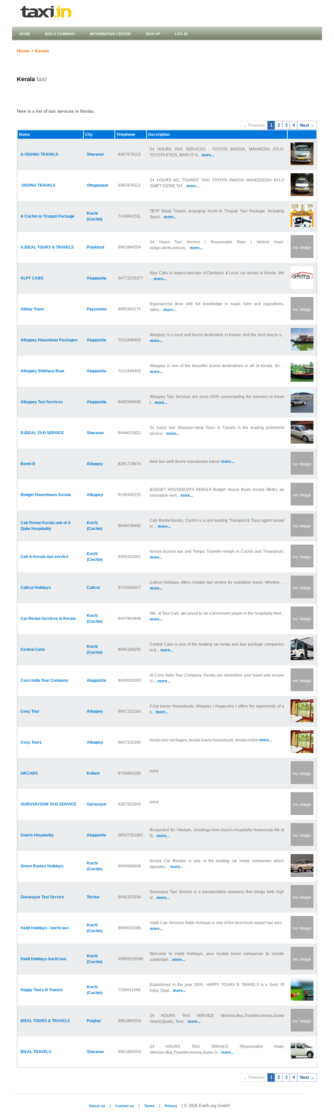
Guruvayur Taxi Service (42, 897)
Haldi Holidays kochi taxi (43, 959)
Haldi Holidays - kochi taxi (44, 928)
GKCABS (29, 773)
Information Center (110, 34)
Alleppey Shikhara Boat (42, 371)
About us (97, 1106)
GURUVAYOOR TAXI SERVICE (48, 804)
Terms (149, 1106)
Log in (181, 34)
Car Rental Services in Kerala (48, 618)
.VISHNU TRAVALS (38, 185)
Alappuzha (96, 278)
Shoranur (95, 154)
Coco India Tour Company (44, 680)
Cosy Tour (30, 711)
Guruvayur (97, 804)
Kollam (93, 773)
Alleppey (95, 464)
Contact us (124, 1106)
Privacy (171, 1106)
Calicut (93, 587)
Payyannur (97, 309)
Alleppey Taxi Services (42, 402)
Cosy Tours (31, 742)
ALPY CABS (32, 278)
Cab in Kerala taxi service (44, 556)
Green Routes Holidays (42, 866)
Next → (307, 125)
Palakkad (95, 247)
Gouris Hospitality (37, 835)
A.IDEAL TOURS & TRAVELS (47, 247)
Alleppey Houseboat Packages (49, 340)
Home (24, 34)
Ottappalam (97, 185)
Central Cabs (33, 649)
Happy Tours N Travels (42, 990)
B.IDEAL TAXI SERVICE (42, 433)
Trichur (93, 897)
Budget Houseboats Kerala (46, 494)
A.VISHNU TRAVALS (39, 154)
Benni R (28, 464)
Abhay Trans (32, 309)
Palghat (94, 1021)
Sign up (152, 34)
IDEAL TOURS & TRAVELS (45, 1021)
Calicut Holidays (36, 587)
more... (208, 155)
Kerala (42, 50)
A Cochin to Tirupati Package (47, 216)
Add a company (60, 34)
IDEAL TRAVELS (36, 1051)
